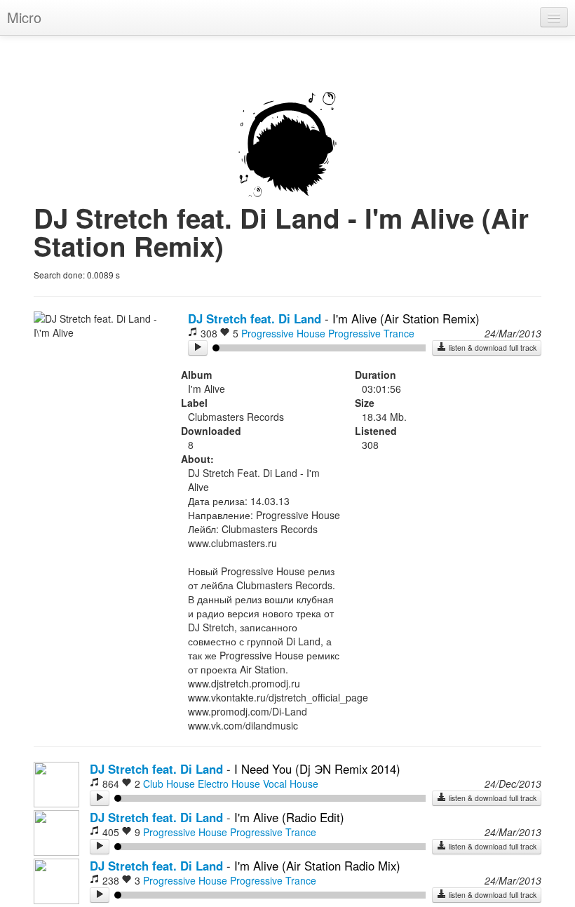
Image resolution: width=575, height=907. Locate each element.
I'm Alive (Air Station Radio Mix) (317, 865)
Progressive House (283, 333)
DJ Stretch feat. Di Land (254, 318)
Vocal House (290, 784)
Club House (169, 784)
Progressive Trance (371, 333)
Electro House (229, 784)
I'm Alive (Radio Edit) (289, 817)
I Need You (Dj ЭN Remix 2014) (317, 768)
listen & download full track (491, 347)
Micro (24, 17)
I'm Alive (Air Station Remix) (406, 318)
